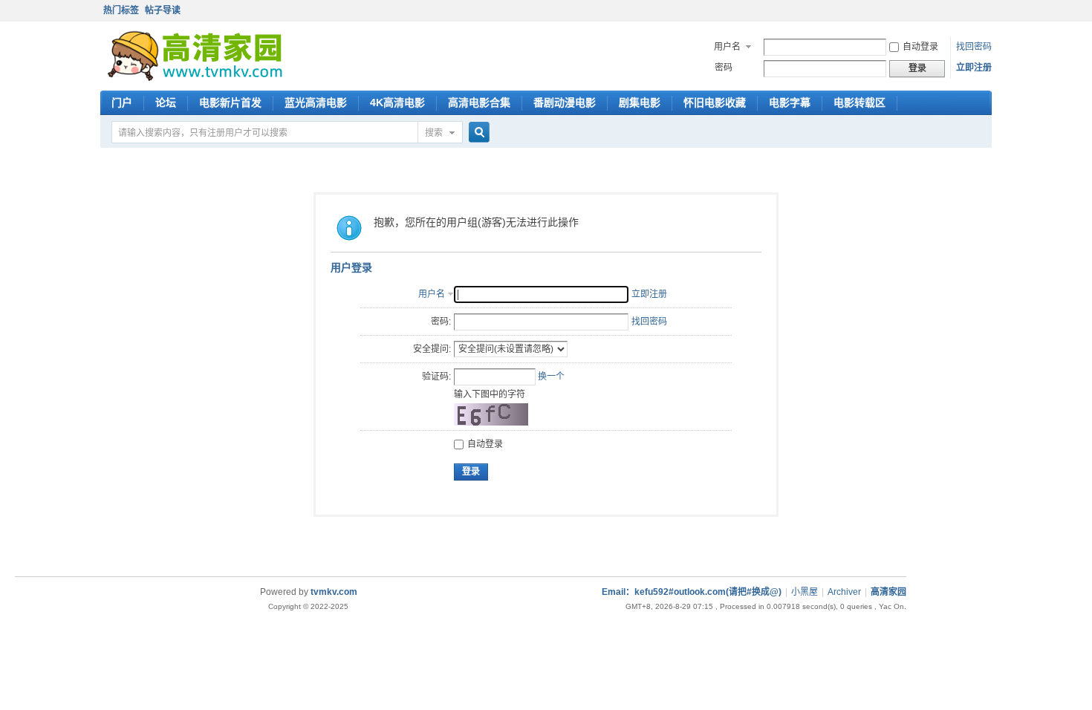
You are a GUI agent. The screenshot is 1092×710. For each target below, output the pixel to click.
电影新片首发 (230, 102)
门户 (121, 102)
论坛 (165, 102)
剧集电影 (639, 102)
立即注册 (974, 67)
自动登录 (920, 47)
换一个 (551, 376)
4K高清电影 (397, 102)
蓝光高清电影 (316, 102)
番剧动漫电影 (564, 102)
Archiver (844, 592)
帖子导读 (163, 10)
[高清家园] (195, 78)
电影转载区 (859, 102)
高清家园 (888, 592)
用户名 (727, 47)
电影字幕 (789, 102)
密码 (723, 67)
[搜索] (477, 133)
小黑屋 (804, 592)
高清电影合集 (479, 102)
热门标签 (121, 10)
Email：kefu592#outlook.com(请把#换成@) (691, 592)
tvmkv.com (334, 592)
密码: (441, 321)
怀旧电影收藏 (714, 102)
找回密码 (974, 47)
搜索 (434, 133)
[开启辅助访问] (988, 10)
